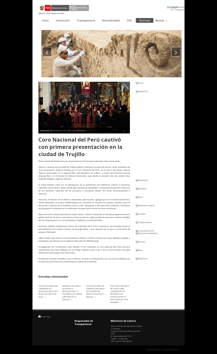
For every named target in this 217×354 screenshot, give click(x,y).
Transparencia (86, 20)
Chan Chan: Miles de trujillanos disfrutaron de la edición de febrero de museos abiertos (95, 291)
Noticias (144, 20)
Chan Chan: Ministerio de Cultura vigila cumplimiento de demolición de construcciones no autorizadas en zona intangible (119, 294)
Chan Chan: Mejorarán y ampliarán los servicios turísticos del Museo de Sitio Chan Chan (48, 291)
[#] (111, 53)
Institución (63, 20)
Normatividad (111, 20)
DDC (129, 20)
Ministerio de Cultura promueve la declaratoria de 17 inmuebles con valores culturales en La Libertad (72, 293)
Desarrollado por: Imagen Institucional (162, 349)
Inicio (45, 20)
